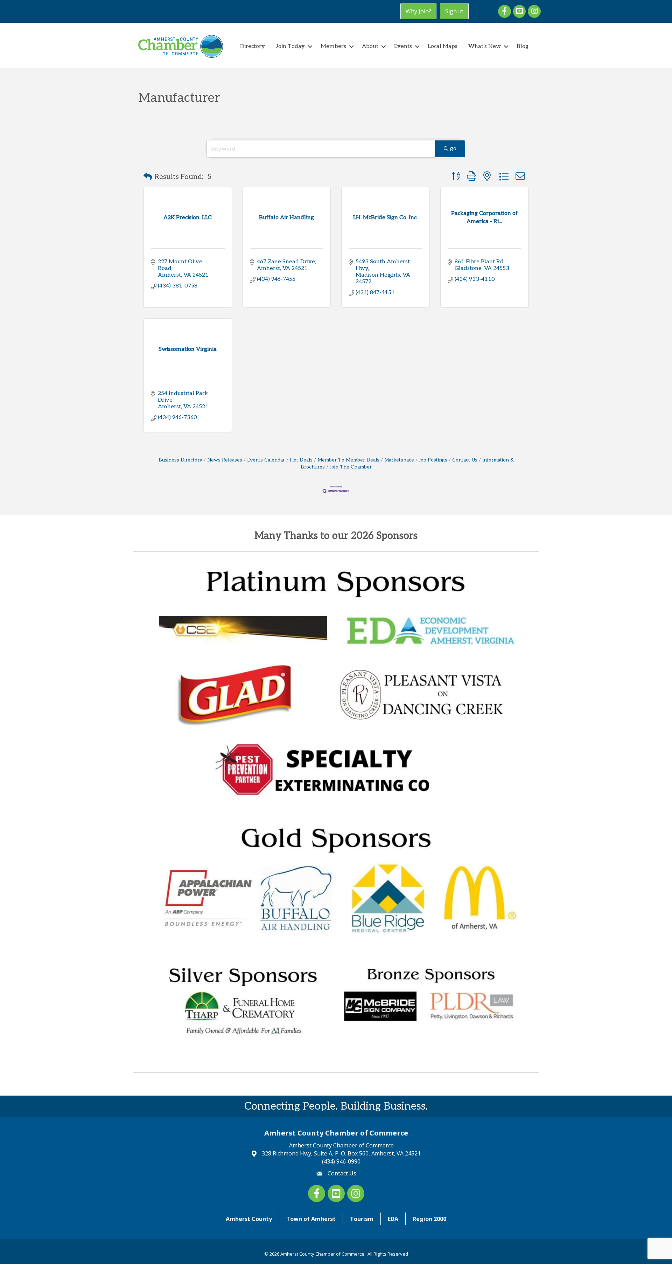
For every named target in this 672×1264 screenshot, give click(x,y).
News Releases (224, 460)
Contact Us (464, 460)
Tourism (361, 1219)
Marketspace (399, 460)
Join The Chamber (351, 467)
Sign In (454, 11)
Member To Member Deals (348, 460)
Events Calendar (266, 460)
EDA (393, 1219)
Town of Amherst (311, 1219)
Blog (522, 46)
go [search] (453, 148)
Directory (252, 46)
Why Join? (418, 11)
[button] (148, 177)
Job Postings (433, 460)
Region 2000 (429, 1219)
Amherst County (249, 1219)
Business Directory (180, 460)
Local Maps (442, 46)
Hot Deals (301, 460)
